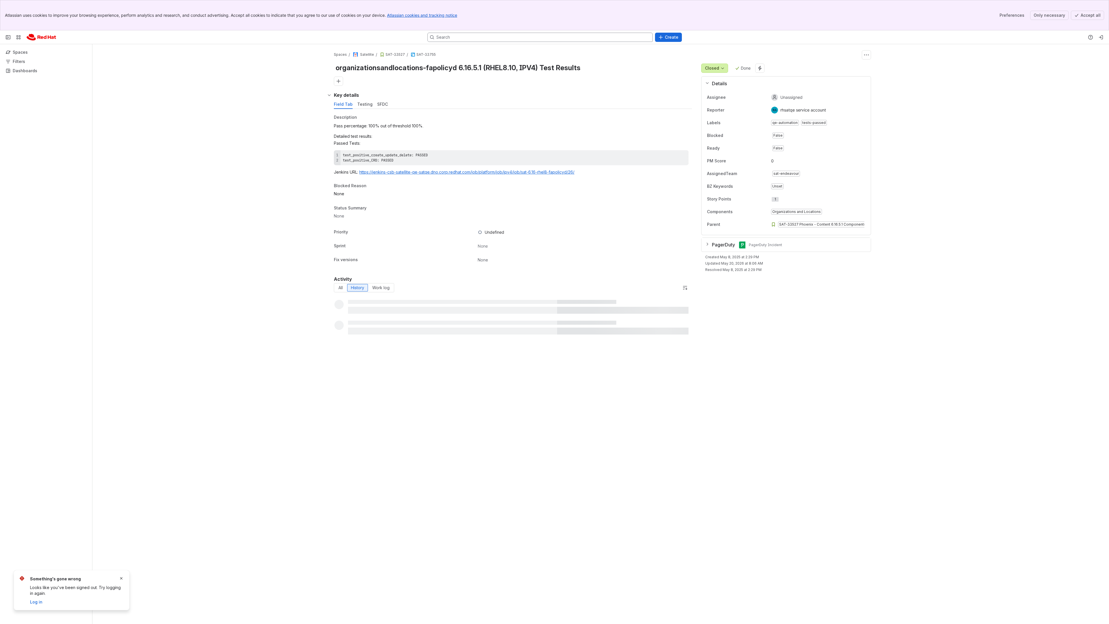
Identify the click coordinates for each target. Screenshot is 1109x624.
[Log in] (1101, 37)
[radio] (341, 287)
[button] (784, 83)
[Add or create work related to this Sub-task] (338, 81)
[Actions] (866, 55)
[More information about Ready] (725, 148)
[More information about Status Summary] (372, 208)
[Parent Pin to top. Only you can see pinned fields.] (733, 224)
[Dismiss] (121, 578)
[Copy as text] (681, 156)
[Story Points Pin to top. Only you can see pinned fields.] (744, 199)
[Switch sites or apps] (18, 37)
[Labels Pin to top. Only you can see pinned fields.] (725, 122)
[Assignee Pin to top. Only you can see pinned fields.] (730, 97)
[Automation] (759, 68)
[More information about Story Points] (737, 199)
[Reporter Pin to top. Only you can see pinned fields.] (729, 110)
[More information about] (726, 224)
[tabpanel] (513, 189)
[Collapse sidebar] (8, 37)
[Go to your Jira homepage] (41, 37)
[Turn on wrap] (671, 156)
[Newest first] (685, 287)
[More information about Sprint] (351, 246)
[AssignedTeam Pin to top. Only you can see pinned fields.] (741, 173)
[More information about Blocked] (729, 135)
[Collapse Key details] (329, 95)
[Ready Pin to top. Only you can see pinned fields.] (732, 148)
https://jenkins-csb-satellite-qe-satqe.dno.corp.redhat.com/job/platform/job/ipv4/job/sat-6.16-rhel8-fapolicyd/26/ (466, 172)
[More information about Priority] (353, 232)
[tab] (343, 104)
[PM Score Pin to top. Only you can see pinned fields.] (730, 161)
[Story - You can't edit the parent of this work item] (382, 54)
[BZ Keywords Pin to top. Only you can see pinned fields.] (737, 186)
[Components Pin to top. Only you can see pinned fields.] (737, 211)
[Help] (1090, 37)
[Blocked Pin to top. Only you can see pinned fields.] (736, 135)
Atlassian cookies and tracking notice (422, 15)
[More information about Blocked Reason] (372, 186)
